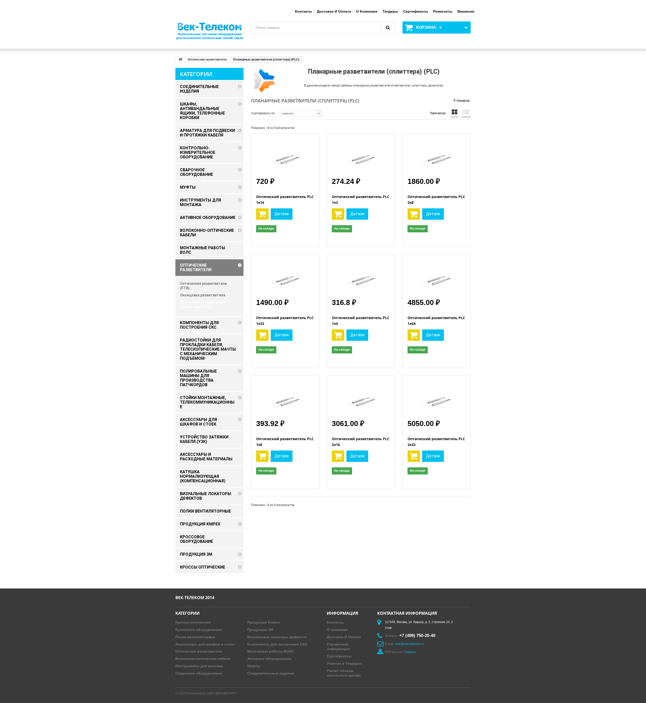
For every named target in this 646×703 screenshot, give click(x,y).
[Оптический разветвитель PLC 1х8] (285, 397)
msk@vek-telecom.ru (409, 644)
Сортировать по (263, 113)
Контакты (303, 11)
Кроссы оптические (193, 622)
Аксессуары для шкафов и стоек (204, 644)
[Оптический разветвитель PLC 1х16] (285, 155)
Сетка (454, 116)
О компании (367, 11)
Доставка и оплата (334, 11)
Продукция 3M (260, 630)
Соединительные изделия (270, 673)
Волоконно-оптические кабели (202, 659)
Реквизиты (442, 11)
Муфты (253, 666)
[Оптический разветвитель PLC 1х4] (361, 276)
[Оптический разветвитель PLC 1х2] (361, 155)
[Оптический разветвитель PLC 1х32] (285, 276)
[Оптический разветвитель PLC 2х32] (437, 397)
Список (466, 116)
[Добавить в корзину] (262, 214)
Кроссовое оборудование (198, 630)
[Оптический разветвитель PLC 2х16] (361, 397)
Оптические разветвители (207, 59)
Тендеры (390, 11)
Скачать (410, 652)
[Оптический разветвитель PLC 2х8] (437, 155)
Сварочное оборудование (198, 673)
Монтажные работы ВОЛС (270, 651)
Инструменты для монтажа (199, 666)
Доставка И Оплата (344, 637)
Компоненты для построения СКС (277, 644)
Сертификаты (415, 11)
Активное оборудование (269, 659)
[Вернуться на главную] (180, 60)
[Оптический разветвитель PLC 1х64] (437, 276)
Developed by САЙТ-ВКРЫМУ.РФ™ (211, 693)
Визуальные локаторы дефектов (277, 637)
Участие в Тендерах (344, 663)
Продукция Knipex (263, 622)
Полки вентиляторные (195, 637)
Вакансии (465, 11)
